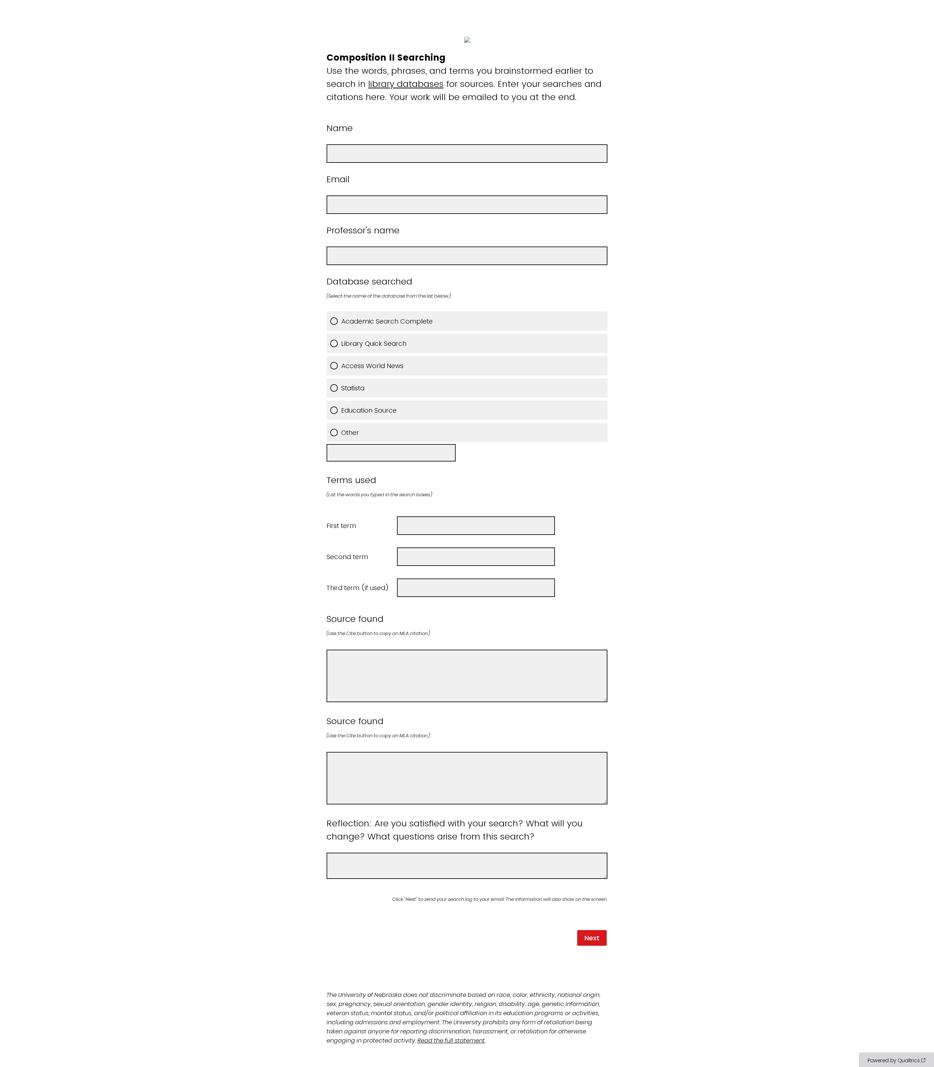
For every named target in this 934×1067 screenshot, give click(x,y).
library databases (406, 84)
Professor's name (363, 230)
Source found (378, 625)
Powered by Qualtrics (894, 1060)
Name (340, 128)
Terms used (379, 486)
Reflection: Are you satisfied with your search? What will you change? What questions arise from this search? (455, 829)
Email (338, 179)
